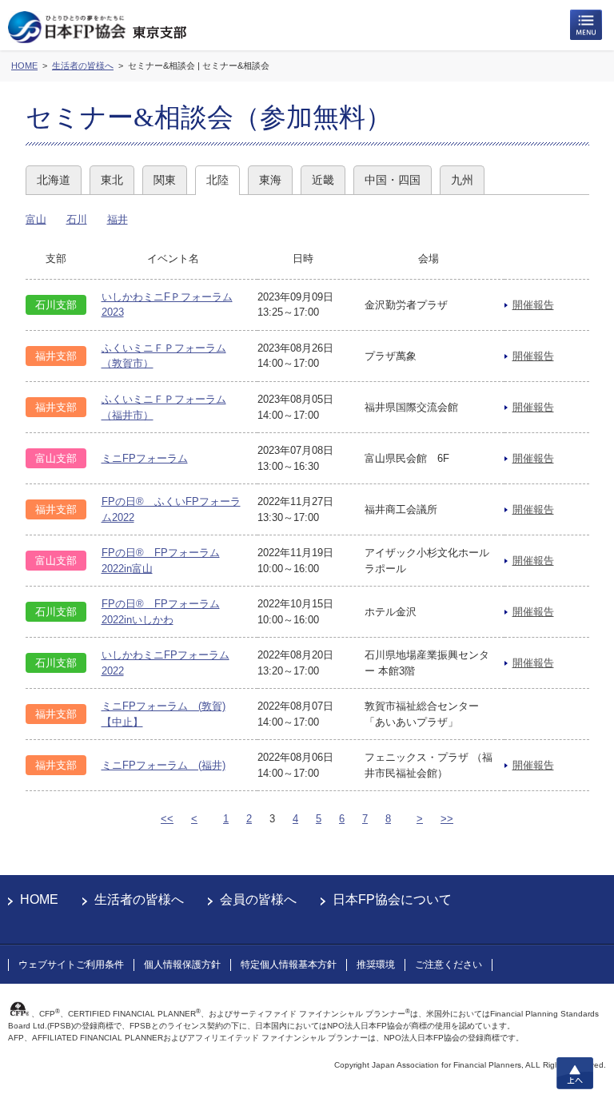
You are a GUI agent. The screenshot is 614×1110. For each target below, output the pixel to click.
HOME (39, 899)
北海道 (53, 179)
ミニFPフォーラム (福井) (163, 765)
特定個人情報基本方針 (289, 964)
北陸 (217, 179)
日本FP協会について (392, 899)
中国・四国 (393, 179)
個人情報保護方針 (182, 964)
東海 (270, 179)
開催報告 (533, 305)
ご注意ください (448, 964)
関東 (165, 179)
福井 (117, 219)
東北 (112, 179)
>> (447, 819)
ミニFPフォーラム (145, 458)
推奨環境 (376, 964)
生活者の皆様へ (139, 899)
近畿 (323, 179)
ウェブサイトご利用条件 (71, 964)
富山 (36, 219)
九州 (462, 179)
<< (167, 819)
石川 (76, 219)
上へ (575, 1073)
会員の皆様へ (258, 899)
